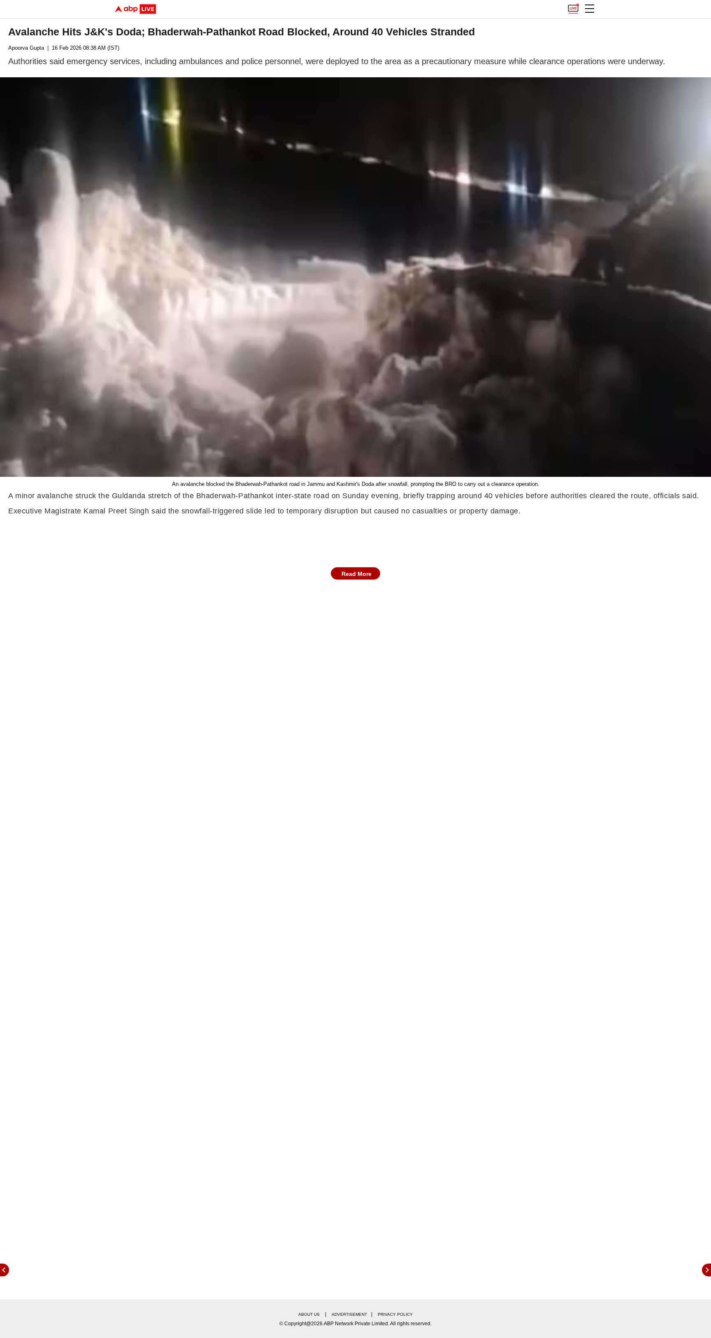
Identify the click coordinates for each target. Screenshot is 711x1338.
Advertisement (349, 1314)
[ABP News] (706, 1270)
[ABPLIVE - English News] (135, 9)
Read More (357, 574)
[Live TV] (573, 7)
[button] (589, 9)
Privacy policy (395, 1314)
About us (309, 1314)
